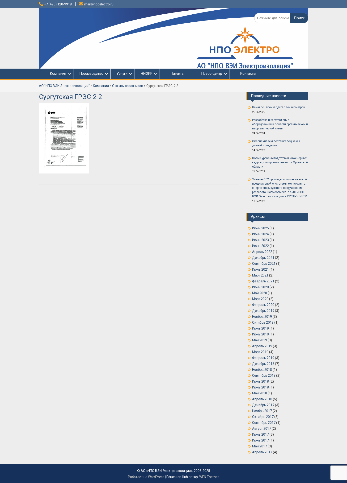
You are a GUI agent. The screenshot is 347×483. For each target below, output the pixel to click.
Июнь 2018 (260, 387)
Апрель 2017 (262, 452)
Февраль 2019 (263, 358)
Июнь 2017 (260, 440)
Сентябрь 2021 (263, 263)
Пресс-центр (211, 73)
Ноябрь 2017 (262, 411)
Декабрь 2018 (263, 364)
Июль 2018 (260, 381)
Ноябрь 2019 (262, 316)
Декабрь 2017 (263, 405)
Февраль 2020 (263, 305)
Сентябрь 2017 (263, 423)
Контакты (248, 73)
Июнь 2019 (260, 334)
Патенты (177, 73)
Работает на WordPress (146, 477)
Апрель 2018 (262, 399)
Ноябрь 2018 (262, 370)
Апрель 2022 (262, 252)
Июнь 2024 (260, 234)
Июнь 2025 (260, 228)
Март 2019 (260, 352)
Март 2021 (260, 275)
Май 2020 (259, 293)
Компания (55, 73)
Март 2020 (260, 299)
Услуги (122, 73)
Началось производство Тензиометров (278, 107)
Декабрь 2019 (263, 311)
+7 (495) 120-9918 (58, 4)
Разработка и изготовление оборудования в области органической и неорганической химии (280, 124)
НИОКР (146, 73)
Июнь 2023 (260, 240)
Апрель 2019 (262, 346)
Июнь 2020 (260, 287)
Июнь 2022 (260, 246)
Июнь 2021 (260, 269)
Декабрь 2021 (263, 258)
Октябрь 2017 (263, 417)
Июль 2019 (260, 328)
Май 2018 (259, 393)
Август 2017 (261, 428)
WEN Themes (209, 477)
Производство (91, 73)
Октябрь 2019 (263, 322)
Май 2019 (259, 340)
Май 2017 (259, 446)
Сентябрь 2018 (263, 375)
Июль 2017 (260, 434)
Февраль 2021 (263, 281)
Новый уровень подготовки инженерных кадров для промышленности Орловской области (280, 162)
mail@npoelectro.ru (99, 4)
